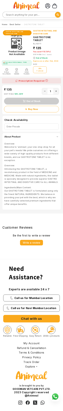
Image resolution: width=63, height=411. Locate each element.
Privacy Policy (31, 357)
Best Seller (15, 24)
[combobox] (32, 15)
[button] (54, 5)
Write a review (31, 242)
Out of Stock (33, 101)
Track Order (31, 362)
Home (4, 24)
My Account (31, 343)
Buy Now (33, 109)
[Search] (5, 15)
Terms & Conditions (31, 352)
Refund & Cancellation (31, 348)
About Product (12, 136)
